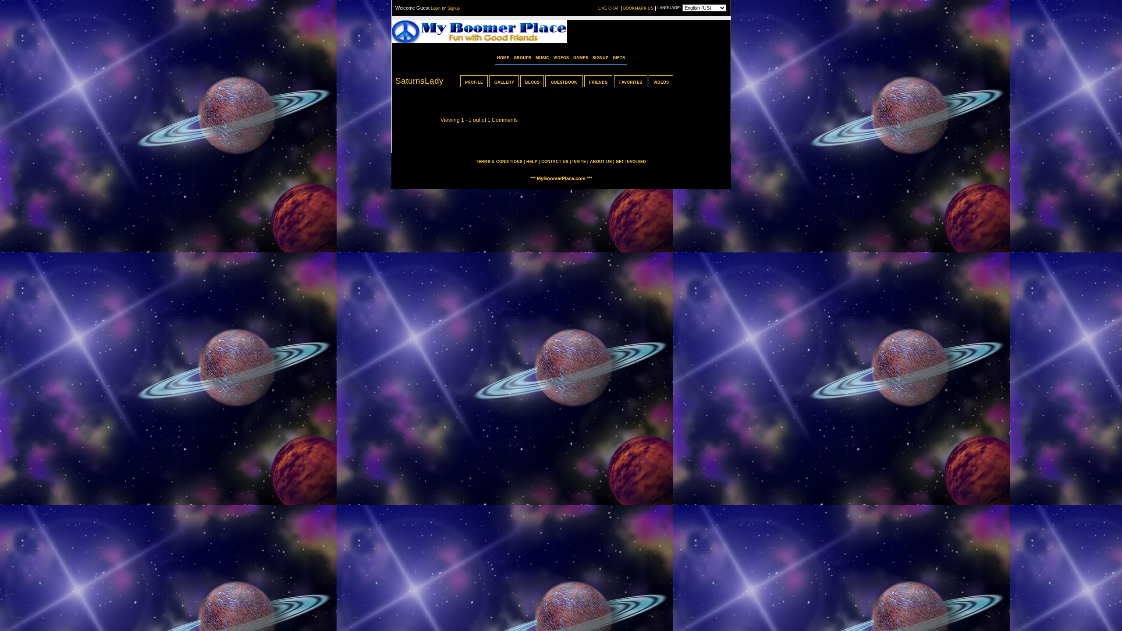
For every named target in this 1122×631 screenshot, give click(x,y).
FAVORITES (630, 82)
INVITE (579, 162)
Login (435, 8)
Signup (453, 8)
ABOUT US (601, 162)
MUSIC (542, 58)
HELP (531, 162)
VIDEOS (561, 58)
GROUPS (522, 58)
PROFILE (474, 82)
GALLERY (504, 82)
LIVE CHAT (608, 8)
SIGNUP (600, 58)
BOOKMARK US (638, 8)
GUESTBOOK (564, 82)
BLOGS (532, 82)
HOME (503, 58)
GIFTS (619, 58)
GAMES (580, 58)
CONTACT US (554, 162)
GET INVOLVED (631, 162)
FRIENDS (598, 82)
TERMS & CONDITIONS (499, 162)
